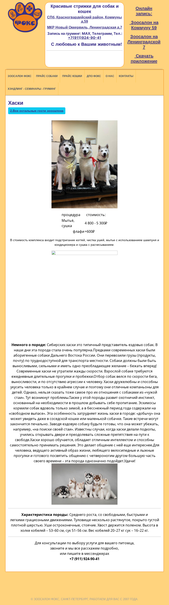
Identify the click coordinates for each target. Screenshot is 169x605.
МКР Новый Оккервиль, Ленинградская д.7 (84, 27)
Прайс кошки (72, 76)
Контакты (126, 76)
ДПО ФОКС (94, 76)
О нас (110, 76)
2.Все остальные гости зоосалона (36, 110)
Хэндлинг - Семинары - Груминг (32, 88)
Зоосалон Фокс (19, 76)
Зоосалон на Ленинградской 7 (143, 42)
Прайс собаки (47, 76)
